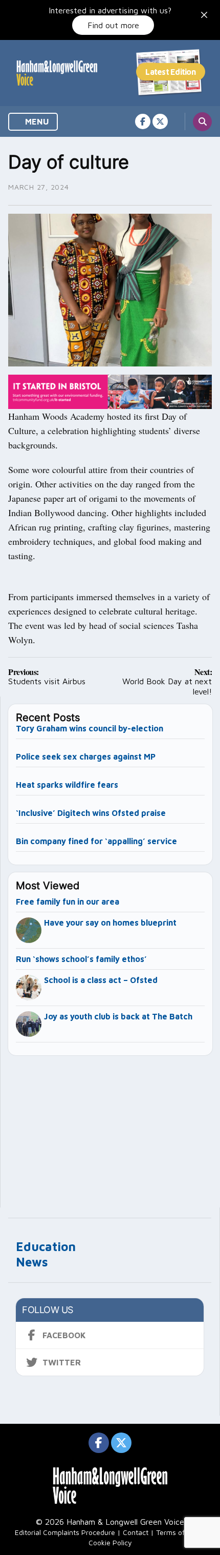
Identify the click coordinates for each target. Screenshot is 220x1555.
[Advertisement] (110, 1127)
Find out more (113, 25)
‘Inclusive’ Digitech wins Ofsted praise (91, 812)
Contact (135, 1532)
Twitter (61, 1362)
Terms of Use (177, 1532)
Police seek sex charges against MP (87, 756)
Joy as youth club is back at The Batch (118, 1016)
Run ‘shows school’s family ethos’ (81, 959)
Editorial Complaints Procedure (65, 1532)
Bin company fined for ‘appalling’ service (96, 841)
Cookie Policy (110, 1542)
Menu (36, 121)
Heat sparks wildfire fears (67, 784)
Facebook (64, 1335)
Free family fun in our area (67, 901)
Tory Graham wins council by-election (89, 728)
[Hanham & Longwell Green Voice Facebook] (142, 121)
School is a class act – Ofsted (101, 980)
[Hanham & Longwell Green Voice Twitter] (160, 121)
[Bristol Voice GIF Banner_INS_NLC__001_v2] (110, 390)
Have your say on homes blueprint (110, 922)
